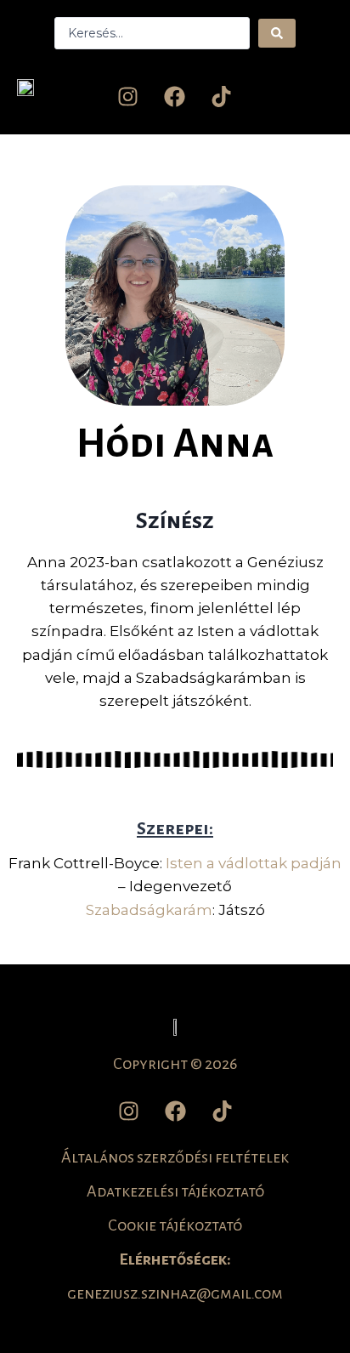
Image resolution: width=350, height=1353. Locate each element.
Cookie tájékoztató (175, 1225)
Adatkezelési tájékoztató (175, 1191)
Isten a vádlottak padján (254, 863)
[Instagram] (128, 96)
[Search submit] (277, 33)
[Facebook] (175, 96)
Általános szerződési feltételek (175, 1157)
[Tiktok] (221, 96)
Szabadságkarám (149, 909)
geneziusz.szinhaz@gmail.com (175, 1293)
